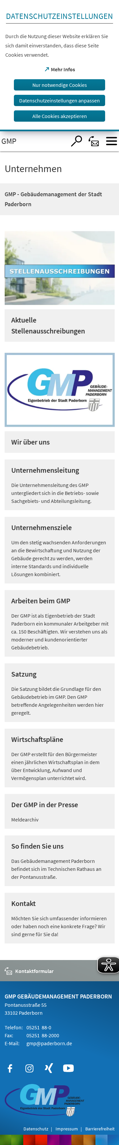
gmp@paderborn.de (48, 1043)
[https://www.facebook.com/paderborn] (10, 1068)
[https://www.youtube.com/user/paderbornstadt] (68, 1068)
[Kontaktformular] (94, 141)
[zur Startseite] (33, 141)
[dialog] (59, 65)
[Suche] (76, 141)
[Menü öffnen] (111, 141)
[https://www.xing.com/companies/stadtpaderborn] (49, 1068)
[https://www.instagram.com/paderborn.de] (29, 1068)
